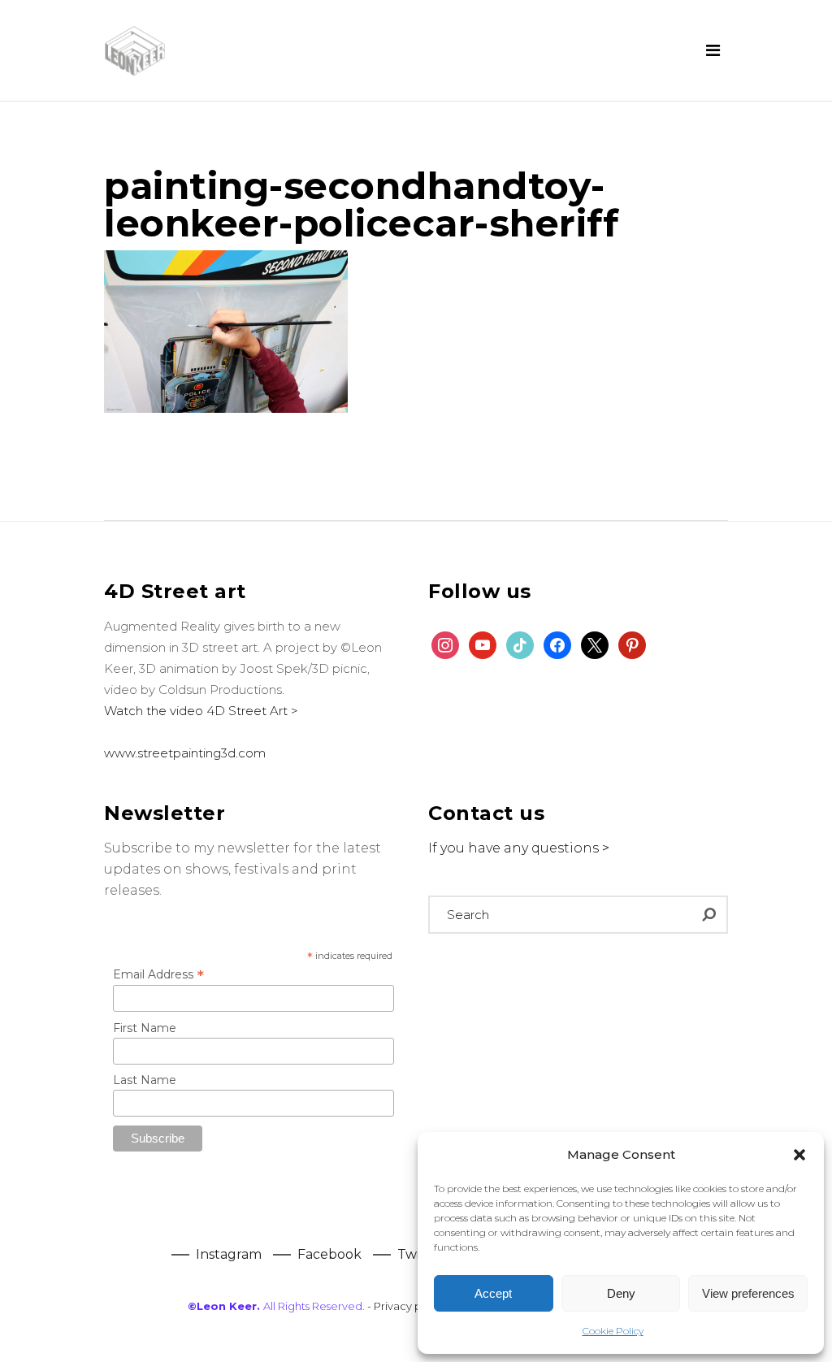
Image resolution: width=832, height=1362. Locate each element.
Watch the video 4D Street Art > (201, 710)
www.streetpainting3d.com (185, 753)
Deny (621, 1293)
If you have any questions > (518, 848)
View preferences (748, 1293)
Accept (493, 1293)
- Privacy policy (406, 1305)
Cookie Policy (613, 1331)
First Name (144, 1028)
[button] (799, 1155)
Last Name (144, 1080)
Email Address (158, 974)
